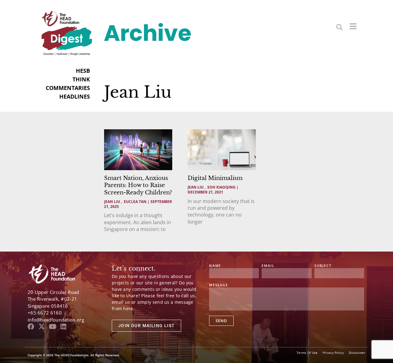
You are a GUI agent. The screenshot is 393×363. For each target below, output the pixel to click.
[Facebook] (31, 326)
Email (268, 266)
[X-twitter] (41, 326)
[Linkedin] (63, 326)
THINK (81, 79)
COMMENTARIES (68, 88)
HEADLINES (74, 96)
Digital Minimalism (215, 178)
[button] (339, 26)
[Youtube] (52, 326)
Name (215, 266)
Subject (323, 266)
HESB (83, 70)
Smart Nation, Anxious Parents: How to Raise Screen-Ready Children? (138, 185)
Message (218, 285)
